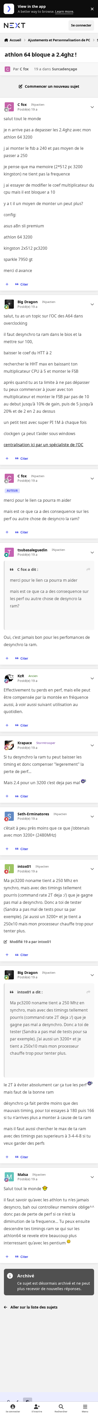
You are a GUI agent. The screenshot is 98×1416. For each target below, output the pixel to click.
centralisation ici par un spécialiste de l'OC (43, 445)
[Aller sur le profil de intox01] (9, 868)
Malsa (23, 1174)
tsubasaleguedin (32, 550)
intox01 (24, 866)
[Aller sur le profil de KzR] (9, 678)
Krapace (25, 743)
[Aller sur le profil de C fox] (7, 69)
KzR (21, 676)
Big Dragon (28, 302)
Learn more (10, 8)
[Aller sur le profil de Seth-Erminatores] (9, 816)
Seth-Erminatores (33, 814)
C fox (24, 68)
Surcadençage (64, 68)
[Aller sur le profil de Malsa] (9, 1176)
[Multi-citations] (7, 284)
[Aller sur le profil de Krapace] (9, 745)
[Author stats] (92, 107)
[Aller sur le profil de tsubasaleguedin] (9, 552)
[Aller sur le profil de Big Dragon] (9, 304)
